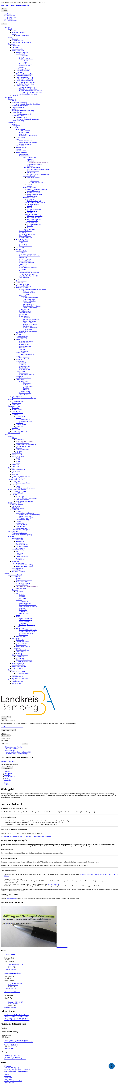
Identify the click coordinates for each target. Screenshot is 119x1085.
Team (17, 551)
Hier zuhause (16, 47)
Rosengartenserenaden (22, 673)
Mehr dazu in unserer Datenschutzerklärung (15, 5)
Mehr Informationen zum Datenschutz (12, 727)
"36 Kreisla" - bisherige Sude (28, 87)
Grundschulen (20, 439)
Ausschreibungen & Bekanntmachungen (24, 398)
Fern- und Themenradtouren (27, 605)
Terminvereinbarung (18, 120)
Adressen (26, 384)
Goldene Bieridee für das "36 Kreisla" (30, 90)
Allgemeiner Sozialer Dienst (27, 254)
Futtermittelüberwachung (26, 374)
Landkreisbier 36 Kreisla (23, 85)
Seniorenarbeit (20, 496)
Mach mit (22, 67)
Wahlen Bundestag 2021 (23, 35)
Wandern (18, 616)
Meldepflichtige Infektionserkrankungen (38, 169)
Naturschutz (22, 363)
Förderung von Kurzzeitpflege (24, 501)
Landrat (14, 30)
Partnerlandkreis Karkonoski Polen (22, 42)
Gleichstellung (20, 247)
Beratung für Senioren (22, 499)
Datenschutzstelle (21, 147)
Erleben (6, 573)
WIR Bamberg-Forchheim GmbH (26, 82)
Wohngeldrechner (11, 898)
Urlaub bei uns (16, 576)
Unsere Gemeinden (17, 49)
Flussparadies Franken (22, 70)
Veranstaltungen (16, 570)
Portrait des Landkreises (8, 761)
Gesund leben (16, 481)
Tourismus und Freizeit (15, 575)
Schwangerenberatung (29, 187)
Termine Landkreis (17, 413)
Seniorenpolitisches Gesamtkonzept (26, 498)
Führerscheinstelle (21, 151)
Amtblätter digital (24, 419)
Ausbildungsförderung (26, 341)
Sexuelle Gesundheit (29, 197)
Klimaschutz (19, 282)
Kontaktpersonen (17, 396)
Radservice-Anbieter (25, 516)
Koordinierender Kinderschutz (28, 267)
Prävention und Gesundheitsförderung (34, 202)
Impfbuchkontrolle (32, 221)
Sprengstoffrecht (24, 309)
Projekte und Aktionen (26, 59)
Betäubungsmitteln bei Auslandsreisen (38, 174)
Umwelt (29, 186)
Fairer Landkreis (20, 54)
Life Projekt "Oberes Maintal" (24, 79)
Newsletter (15, 428)
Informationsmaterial (22, 546)
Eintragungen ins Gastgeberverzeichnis (27, 586)
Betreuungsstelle (24, 343)
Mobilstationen (20, 523)
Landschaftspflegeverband (23, 75)
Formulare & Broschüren (19, 102)
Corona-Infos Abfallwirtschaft (28, 136)
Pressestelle (15, 408)
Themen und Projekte (22, 556)
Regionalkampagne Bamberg (24, 80)
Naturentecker (23, 635)
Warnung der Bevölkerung (31, 319)
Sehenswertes (16, 638)
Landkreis (7, 27)
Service (18, 461)
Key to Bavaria (20, 548)
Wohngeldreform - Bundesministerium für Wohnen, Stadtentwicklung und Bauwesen (26, 836)
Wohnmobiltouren (21, 636)
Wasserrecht (19, 376)
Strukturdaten (20, 540)
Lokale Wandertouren (25, 618)
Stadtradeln (19, 521)
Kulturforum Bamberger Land (24, 74)
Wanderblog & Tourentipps (27, 625)
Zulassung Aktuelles (25, 393)
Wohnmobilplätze (21, 588)
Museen (14, 675)
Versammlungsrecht (25, 312)
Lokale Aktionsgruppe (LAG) (24, 77)
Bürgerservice (12, 99)
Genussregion (16, 648)
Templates (26, 388)
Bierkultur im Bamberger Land (28, 89)
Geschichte (15, 39)
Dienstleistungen (28, 386)
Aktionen (26, 62)
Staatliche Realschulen (22, 443)
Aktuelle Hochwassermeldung (28, 331)
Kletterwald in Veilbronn (26, 633)
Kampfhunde (23, 314)
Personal (18, 334)
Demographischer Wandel (19, 491)
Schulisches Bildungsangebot (24, 441)
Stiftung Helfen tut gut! (18, 478)
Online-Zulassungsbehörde (23, 114)
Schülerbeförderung (18, 508)
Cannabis (29, 206)
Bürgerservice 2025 (14, 433)
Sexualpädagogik (32, 196)
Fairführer (22, 57)
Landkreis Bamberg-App (19, 431)
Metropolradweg (20, 526)
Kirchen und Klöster (22, 643)
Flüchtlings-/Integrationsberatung (25, 488)
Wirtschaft (11, 536)
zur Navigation (8, 19)
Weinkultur (19, 653)
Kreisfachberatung (24, 369)
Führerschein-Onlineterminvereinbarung (27, 119)
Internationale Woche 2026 (20, 678)
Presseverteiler (16, 411)
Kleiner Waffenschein (29, 301)
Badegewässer (23, 154)
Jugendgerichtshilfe (25, 261)
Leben (6, 434)
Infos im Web (23, 134)
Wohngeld (22, 349)
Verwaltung (11, 122)
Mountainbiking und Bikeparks (28, 606)
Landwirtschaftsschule (22, 449)
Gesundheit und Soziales (15, 479)
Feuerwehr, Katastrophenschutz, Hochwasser (32, 289)
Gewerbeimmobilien (22, 545)
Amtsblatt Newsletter (25, 421)
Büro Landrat (20, 146)
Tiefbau (18, 356)
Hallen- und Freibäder (36, 182)
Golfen (18, 626)
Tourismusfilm (20, 640)
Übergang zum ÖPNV (26, 518)
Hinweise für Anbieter (18, 665)
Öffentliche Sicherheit (22, 287)
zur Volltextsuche (9, 15)
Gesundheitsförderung (25, 231)
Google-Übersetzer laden (8, 730)
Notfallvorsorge (24, 316)
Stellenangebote (16, 403)
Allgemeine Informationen (30, 297)
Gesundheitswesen (21, 152)
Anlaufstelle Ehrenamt (18, 469)
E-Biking (22, 608)
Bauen (17, 139)
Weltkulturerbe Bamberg (23, 646)
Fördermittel (15, 561)
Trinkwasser (30, 184)
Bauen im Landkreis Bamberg (28, 142)
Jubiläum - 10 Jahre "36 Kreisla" (32, 92)
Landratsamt (8, 97)
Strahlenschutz (23, 368)
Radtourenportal (24, 613)
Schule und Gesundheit (30, 214)
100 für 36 (15, 95)
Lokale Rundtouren (25, 603)
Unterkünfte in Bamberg (23, 583)
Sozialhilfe (22, 348)
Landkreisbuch (20, 426)
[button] (59, 927)
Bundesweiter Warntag (29, 321)
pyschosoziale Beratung (34, 224)
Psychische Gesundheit (33, 204)
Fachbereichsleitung (25, 259)
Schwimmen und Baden (34, 177)
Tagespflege (22, 269)
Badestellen (33, 179)
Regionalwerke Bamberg (19, 533)
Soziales (18, 339)
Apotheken (30, 166)
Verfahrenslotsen (24, 277)
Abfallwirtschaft (20, 129)
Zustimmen (4, 10)
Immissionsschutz (24, 366)
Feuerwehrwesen (28, 291)
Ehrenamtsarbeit (16, 471)
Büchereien (15, 464)
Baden (17, 593)
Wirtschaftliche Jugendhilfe (27, 274)
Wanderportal (23, 623)
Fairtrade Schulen (24, 65)
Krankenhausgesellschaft (23, 483)
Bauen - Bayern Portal (25, 141)
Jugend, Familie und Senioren (17, 489)
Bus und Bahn (16, 506)
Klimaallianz (19, 72)
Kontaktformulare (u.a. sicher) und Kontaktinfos (18, 1042)
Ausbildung (15, 404)
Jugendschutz (23, 264)
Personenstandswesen (22, 336)
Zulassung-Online (17, 112)
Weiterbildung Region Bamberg (25, 566)
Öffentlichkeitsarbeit (14, 406)
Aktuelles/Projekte (17, 504)
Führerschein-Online (18, 115)
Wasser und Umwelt (29, 176)
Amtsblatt (18, 418)
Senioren (14, 494)
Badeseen (22, 596)
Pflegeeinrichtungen (29, 229)
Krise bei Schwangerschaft (34, 194)
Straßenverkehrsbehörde (26, 354)
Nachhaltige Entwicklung (23, 286)
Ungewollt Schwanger (33, 191)
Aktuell (18, 459)
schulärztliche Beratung (34, 217)
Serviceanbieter (23, 611)
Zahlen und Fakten (17, 40)
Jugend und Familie (21, 251)
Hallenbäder (22, 598)
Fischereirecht (23, 244)
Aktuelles (18, 511)
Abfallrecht (22, 364)
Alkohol (29, 207)
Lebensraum (11, 44)
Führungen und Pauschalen (20, 655)
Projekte (25, 60)
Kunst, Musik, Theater (18, 671)
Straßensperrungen (24, 358)
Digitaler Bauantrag (25, 144)
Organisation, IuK (21, 333)
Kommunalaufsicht (21, 281)
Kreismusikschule (17, 454)
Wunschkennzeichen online (20, 105)
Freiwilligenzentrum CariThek (21, 476)
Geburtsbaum (16, 45)
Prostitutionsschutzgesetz (34, 201)
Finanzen (18, 149)
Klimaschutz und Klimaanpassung (22, 534)
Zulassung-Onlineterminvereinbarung (23, 110)
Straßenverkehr (20, 353)
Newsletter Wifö (20, 558)
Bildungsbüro (16, 466)
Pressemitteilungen (17, 409)
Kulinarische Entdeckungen (24, 660)
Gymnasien (19, 448)
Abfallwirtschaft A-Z (25, 131)
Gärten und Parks (21, 645)
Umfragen (15, 109)
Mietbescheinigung (53, 884)
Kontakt (18, 458)
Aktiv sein (15, 590)
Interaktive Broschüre (18, 571)
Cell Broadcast (27, 326)
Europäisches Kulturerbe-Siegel (25, 84)
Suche (2, 743)
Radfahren (19, 600)
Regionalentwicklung (18, 50)
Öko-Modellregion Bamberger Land (26, 94)
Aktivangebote (20, 656)
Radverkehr (15, 509)
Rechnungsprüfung (21, 338)
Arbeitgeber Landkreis (18, 401)
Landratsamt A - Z (17, 127)
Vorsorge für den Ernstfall (30, 324)
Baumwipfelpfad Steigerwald (28, 630)
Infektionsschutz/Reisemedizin (32, 167)
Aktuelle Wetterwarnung (30, 327)
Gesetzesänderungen (29, 299)
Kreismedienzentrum (18, 456)
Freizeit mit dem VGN (18, 668)
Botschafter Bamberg (22, 52)
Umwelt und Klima (14, 531)
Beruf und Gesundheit (29, 157)
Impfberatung (31, 172)
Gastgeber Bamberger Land (24, 580)
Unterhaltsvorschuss (25, 271)
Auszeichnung (23, 55)
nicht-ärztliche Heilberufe (34, 164)
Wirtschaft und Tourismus (23, 378)
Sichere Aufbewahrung (30, 307)
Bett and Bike (23, 610)
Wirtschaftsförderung (18, 550)
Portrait (10, 37)
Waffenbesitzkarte (28, 304)
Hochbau (18, 249)
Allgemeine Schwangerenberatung (37, 189)
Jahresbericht (19, 423)
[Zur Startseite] (28, 715)
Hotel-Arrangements (22, 581)
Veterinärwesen (20, 371)
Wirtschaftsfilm (20, 541)
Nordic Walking (24, 621)
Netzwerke (30, 212)
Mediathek (26, 389)
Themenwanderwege (25, 620)
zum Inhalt (7, 14)
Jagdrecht (22, 242)
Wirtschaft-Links (20, 560)
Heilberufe (22, 232)
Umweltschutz (20, 361)
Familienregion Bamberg (23, 69)
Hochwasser (26, 294)
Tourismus (19, 359)
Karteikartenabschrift (22, 117)
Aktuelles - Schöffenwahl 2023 (28, 276)
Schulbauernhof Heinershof (27, 631)
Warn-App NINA (28, 322)
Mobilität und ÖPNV (14, 503)
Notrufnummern (28, 329)
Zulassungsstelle (20, 379)
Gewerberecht (23, 241)
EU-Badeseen (34, 181)
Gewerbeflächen (20, 543)
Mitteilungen (26, 383)
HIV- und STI (31, 199)
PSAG (29, 227)
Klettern (18, 615)
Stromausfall (26, 317)
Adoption (22, 252)
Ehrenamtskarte (16, 473)
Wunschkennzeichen (25, 391)
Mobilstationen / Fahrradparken (21, 529)
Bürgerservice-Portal (18, 107)
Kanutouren (19, 591)
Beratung (18, 463)
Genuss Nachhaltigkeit (22, 650)
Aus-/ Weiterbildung (18, 563)
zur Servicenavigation (10, 20)
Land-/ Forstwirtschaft (25, 246)
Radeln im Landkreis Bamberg (25, 513)
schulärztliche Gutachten (34, 219)
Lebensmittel (30, 161)
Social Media (16, 429)
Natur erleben (20, 628)
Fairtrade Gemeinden (25, 64)
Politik (10, 29)
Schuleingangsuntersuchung (35, 216)
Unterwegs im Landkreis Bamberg (29, 514)
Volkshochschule (17, 453)
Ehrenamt (11, 468)
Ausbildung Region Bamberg (24, 565)
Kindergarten (23, 266)
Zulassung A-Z (23, 394)
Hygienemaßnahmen (33, 171)
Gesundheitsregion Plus (34, 209)
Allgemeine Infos (24, 601)
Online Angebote (24, 132)
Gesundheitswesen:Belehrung (39, 162)
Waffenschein (27, 302)
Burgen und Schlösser (22, 641)
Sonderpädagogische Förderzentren (26, 444)
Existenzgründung (17, 568)
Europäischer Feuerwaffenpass (32, 306)
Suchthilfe (30, 226)
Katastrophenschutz (29, 292)
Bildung (10, 436)
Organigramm (16, 126)
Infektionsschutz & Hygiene (27, 234)
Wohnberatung (23, 351)
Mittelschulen (20, 451)
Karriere (10, 399)
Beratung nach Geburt (33, 192)
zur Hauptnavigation (10, 17)
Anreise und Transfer (22, 585)
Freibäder (22, 595)
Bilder (6, 783)
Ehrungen (15, 474)
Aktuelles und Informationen (24, 661)
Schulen (14, 438)
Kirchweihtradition (17, 676)
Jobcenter (18, 486)
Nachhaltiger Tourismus (19, 666)
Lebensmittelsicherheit (22, 284)
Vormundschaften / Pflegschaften (29, 272)
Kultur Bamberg (16, 683)
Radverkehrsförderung (22, 519)
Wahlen (14, 34)
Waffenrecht (22, 296)
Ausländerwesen (20, 137)
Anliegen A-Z (16, 100)
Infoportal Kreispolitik (18, 32)
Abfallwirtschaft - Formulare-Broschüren (28, 104)
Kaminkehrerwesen (25, 311)
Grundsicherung (24, 344)
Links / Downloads (21, 524)
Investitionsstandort (17, 538)
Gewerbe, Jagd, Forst (22, 239)
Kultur (17, 279)
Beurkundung (23, 257)
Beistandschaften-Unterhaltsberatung (30, 256)
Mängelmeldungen (21, 528)
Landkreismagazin (21, 424)
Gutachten (30, 159)
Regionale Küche (21, 651)
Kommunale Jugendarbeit (26, 262)
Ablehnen (4, 8)
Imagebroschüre (20, 416)
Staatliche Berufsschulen (23, 446)
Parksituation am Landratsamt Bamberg (16, 1040)
